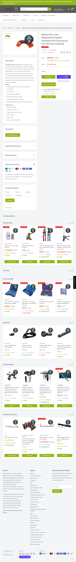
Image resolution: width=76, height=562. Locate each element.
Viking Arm (59, 243)
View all (71, 223)
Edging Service (34, 506)
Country (7, 192)
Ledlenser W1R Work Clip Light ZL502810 (10, 346)
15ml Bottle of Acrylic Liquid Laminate (11, 246)
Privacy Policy (33, 485)
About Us (32, 473)
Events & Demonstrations (36, 542)
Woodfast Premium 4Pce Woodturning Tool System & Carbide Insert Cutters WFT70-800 (63, 390)
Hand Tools (26, 15)
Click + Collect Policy (35, 492)
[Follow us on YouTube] (28, 554)
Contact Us (33, 480)
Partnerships (33, 515)
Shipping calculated (58, 60)
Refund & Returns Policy (36, 487)
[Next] (73, 245)
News (31, 513)
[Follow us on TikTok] (31, 554)
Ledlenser (7, 343)
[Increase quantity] (56, 71)
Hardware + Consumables (48, 15)
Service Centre (34, 499)
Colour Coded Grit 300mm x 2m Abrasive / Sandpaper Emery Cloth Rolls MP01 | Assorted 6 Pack (28, 441)
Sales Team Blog (34, 518)
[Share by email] (70, 52)
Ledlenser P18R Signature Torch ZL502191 (45, 346)
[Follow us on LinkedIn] (34, 554)
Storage (35, 15)
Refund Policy (8, 207)
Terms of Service (34, 502)
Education (32, 527)
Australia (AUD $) (7, 551)
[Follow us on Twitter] (23, 554)
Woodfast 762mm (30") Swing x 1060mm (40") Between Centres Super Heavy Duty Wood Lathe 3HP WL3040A (11, 390)
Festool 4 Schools (34, 530)
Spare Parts (41, 20)
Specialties (24, 20)
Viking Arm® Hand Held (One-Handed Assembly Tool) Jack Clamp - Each (64, 247)
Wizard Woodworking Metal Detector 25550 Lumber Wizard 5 (63, 439)
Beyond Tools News (35, 544)
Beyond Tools (25, 243)
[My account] (69, 9)
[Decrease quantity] (48, 71)
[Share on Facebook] (61, 52)
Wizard (58, 435)
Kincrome (6, 299)
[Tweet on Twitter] (67, 52)
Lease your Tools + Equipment (38, 532)
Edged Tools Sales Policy (36, 497)
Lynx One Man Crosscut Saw (11, 437)
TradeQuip (44, 50)
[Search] (49, 9)
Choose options (11, 261)
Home (4, 28)
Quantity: (43, 71)
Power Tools (16, 15)
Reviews (32, 522)
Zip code (27, 192)
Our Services (33, 504)
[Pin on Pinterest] (64, 52)
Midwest (41, 243)
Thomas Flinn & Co (43, 435)
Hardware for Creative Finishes (27, 436)
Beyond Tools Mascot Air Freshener (28, 246)
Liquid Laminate (8, 243)
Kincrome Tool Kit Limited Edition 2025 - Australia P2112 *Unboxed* (29, 303)
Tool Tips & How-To (35, 539)
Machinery (5, 15)
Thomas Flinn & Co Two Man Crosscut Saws (46, 438)
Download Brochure (12, 135)
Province (17, 192)
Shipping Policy (34, 490)
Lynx (5, 435)
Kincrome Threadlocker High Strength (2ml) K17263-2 (64, 302)
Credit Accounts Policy (36, 537)
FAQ (31, 483)
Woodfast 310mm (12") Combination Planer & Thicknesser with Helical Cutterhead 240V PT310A (28, 390)
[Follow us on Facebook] (20, 554)
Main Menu (11, 28)
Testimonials (33, 525)
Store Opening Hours (35, 475)
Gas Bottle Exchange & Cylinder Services (38, 510)
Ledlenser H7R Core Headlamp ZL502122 (27, 346)
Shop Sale (17, 28)
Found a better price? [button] (48, 84)
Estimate (9, 200)
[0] (72, 9)
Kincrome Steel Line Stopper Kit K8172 (46, 302)
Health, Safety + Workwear (10, 20)
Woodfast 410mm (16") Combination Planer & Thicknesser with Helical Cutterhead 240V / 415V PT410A (45, 391)
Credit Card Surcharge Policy (37, 495)
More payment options (64, 81)
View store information (49, 93)
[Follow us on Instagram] (26, 554)
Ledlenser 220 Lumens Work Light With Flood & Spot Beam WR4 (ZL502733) (64, 347)
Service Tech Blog (34, 520)
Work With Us (33, 478)
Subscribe (57, 491)
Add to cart (48, 77)
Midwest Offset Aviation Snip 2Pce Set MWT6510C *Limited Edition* (46, 247)
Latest (32, 20)
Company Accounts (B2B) (36, 534)
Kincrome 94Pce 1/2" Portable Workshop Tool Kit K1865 (11, 302)
